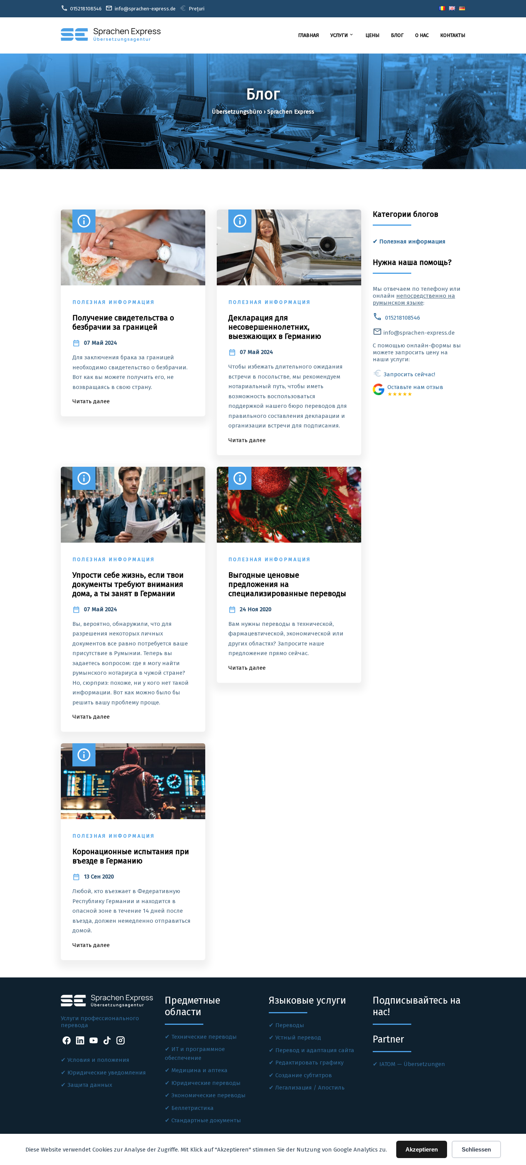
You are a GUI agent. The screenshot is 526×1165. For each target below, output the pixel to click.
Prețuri (191, 8)
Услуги (342, 35)
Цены (372, 35)
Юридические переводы (206, 1083)
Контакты (452, 35)
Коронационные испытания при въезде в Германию (130, 856)
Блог (397, 35)
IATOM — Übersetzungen (412, 1064)
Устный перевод (298, 1037)
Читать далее (91, 401)
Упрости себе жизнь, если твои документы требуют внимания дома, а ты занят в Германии (128, 584)
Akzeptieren (421, 1149)
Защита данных (89, 1084)
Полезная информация (412, 241)
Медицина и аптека (199, 1070)
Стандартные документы (206, 1120)
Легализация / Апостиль (310, 1087)
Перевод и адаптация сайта (314, 1050)
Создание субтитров (303, 1075)
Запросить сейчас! (404, 374)
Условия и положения (98, 1059)
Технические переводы (204, 1036)
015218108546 (396, 317)
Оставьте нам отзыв (415, 390)
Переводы (289, 1025)
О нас (422, 35)
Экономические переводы (208, 1095)
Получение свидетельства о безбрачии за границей (123, 322)
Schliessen (476, 1149)
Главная (308, 35)
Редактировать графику (309, 1062)
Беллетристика (192, 1108)
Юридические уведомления (106, 1072)
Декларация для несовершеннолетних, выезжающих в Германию (274, 327)
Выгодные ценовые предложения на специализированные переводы (287, 584)
